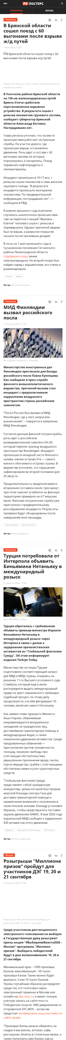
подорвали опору (16, 256)
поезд (8, 276)
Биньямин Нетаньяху (28, 829)
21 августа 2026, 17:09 (15, 583)
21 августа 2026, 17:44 (15, 323)
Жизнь (49, 10)
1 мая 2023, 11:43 (12, 47)
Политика (16, 10)
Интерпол (49, 829)
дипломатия (28, 524)
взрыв (19, 276)
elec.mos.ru (26, 996)
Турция (9, 829)
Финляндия (11, 524)
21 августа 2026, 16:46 (15, 882)
